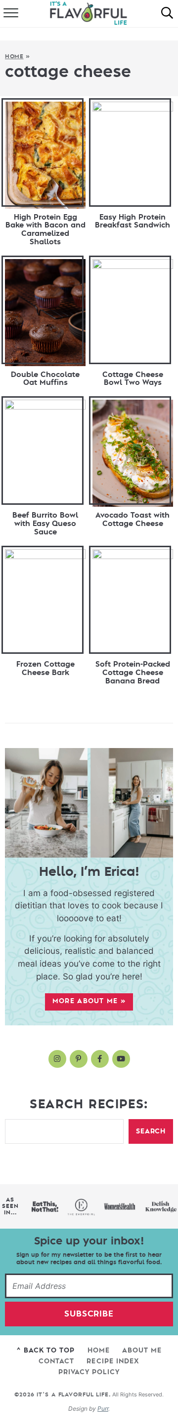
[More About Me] (89, 803)
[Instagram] (57, 1059)
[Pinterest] (79, 1059)
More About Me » (89, 1001)
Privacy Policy (89, 1372)
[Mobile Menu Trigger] (10, 14)
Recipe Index (113, 1361)
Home (14, 56)
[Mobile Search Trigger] (167, 14)
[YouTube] (121, 1059)
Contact (56, 1361)
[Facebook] (100, 1059)
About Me (142, 1350)
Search (151, 1131)
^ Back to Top (45, 1350)
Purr (102, 1408)
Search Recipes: (89, 1104)
